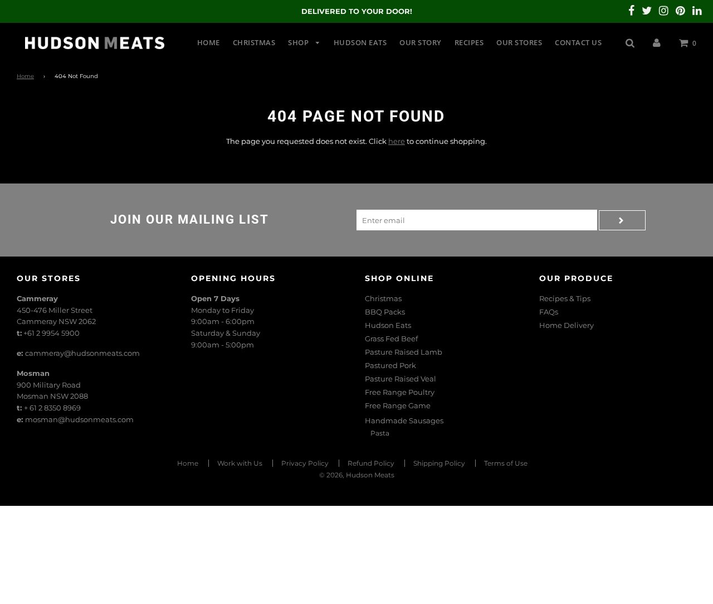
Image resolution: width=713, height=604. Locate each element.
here (396, 141)
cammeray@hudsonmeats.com (82, 353)
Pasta (379, 433)
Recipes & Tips (564, 298)
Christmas (254, 42)
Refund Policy (371, 463)
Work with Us (239, 463)
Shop (299, 42)
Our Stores (519, 42)
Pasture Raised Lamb (403, 351)
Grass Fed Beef (391, 338)
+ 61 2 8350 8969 (52, 407)
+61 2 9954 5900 (51, 332)
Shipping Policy (439, 463)
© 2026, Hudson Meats (356, 475)
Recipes (469, 42)
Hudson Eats (360, 42)
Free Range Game (398, 405)
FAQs (548, 311)
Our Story (420, 42)
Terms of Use (506, 463)
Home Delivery (566, 325)
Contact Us (578, 42)
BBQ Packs (385, 311)
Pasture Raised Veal (400, 378)
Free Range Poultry (399, 392)
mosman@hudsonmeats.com (79, 419)
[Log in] (657, 42)
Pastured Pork (390, 365)
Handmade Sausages (404, 420)
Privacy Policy (305, 463)
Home (208, 42)
